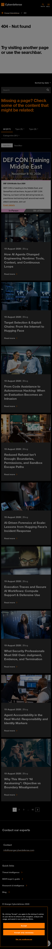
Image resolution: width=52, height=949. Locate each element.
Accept (24, 926)
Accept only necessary (24, 933)
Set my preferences (24, 939)
